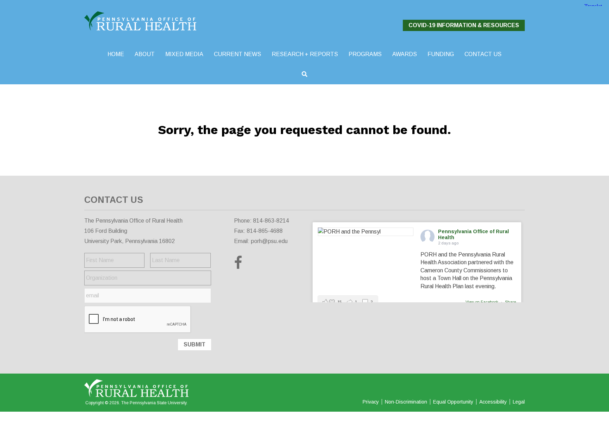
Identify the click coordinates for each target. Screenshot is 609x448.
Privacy (371, 402)
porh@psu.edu (269, 241)
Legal (519, 402)
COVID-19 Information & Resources (463, 25)
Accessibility (493, 402)
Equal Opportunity (453, 402)
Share (510, 302)
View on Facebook (482, 302)
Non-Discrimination (406, 402)
